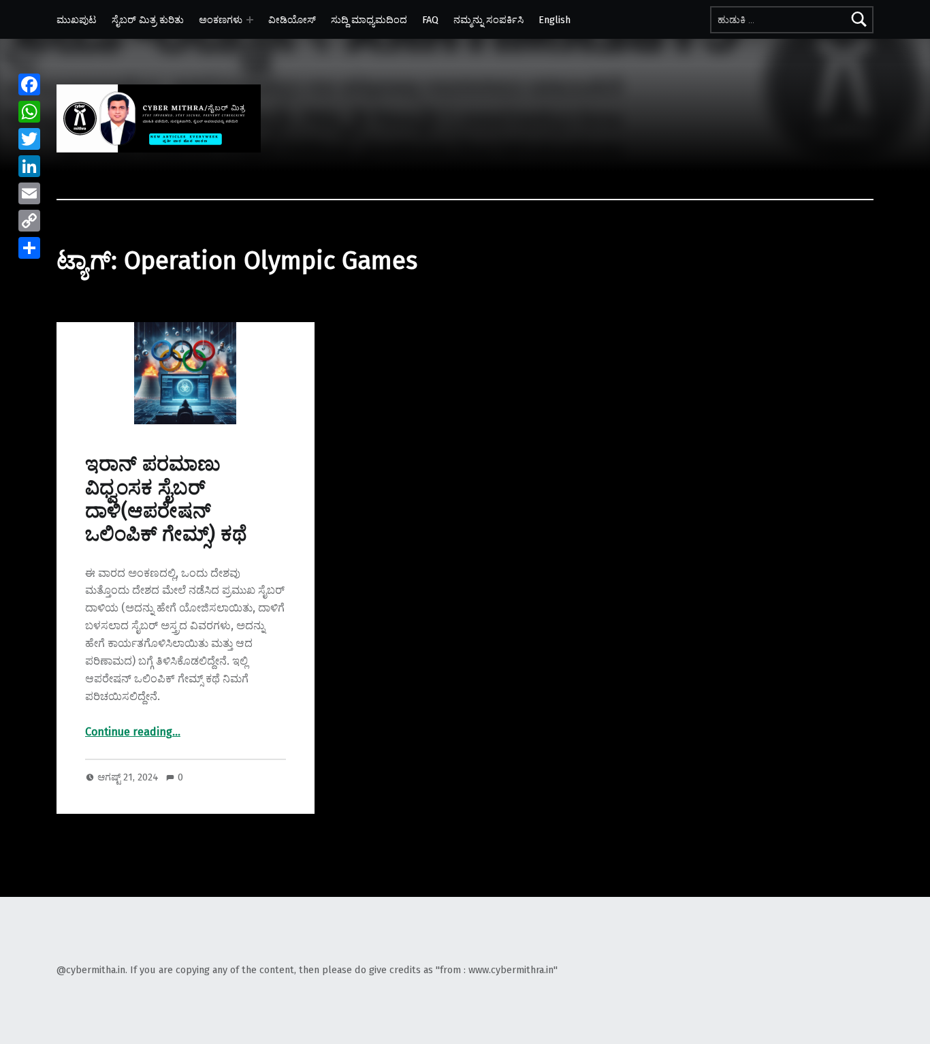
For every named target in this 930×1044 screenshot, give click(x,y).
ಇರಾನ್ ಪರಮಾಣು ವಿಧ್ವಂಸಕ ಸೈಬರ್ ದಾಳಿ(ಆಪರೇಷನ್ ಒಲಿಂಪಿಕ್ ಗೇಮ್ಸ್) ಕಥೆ (166, 499)
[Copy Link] (29, 220)
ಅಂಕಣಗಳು (220, 20)
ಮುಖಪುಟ (77, 20)
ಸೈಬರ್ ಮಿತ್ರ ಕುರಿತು (148, 20)
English (555, 20)
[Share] (29, 248)
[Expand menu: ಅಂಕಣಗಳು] (249, 19)
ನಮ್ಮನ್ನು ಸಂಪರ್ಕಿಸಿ (488, 20)
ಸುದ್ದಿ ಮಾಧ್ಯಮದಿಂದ (369, 20)
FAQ (430, 20)
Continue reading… (132, 731)
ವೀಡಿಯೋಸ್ (292, 20)
